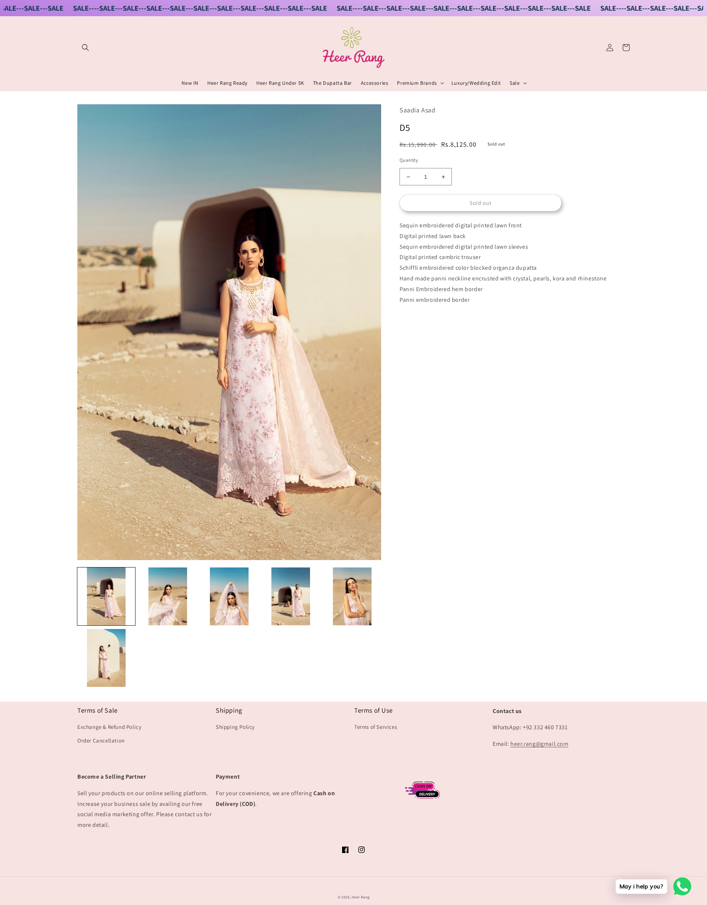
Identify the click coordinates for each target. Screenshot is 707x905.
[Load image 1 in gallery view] (106, 596)
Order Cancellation (101, 740)
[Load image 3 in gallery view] (229, 596)
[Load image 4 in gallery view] (291, 596)
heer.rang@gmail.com (539, 744)
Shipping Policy (235, 726)
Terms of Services (375, 726)
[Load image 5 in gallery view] (352, 596)
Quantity (409, 160)
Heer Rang (360, 897)
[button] (85, 47)
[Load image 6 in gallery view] (106, 658)
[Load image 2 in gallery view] (168, 596)
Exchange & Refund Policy (109, 726)
